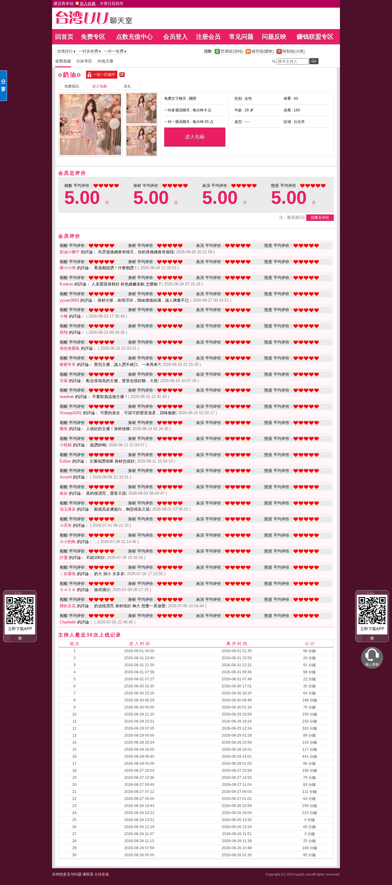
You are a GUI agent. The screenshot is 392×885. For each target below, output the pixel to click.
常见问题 (241, 36)
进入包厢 (195, 136)
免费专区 (93, 36)
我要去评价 (320, 217)
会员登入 (175, 36)
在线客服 (101, 874)
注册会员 (208, 36)
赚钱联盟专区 (315, 36)
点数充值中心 (134, 36)
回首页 (64, 36)
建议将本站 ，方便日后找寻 (88, 3)
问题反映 (274, 36)
